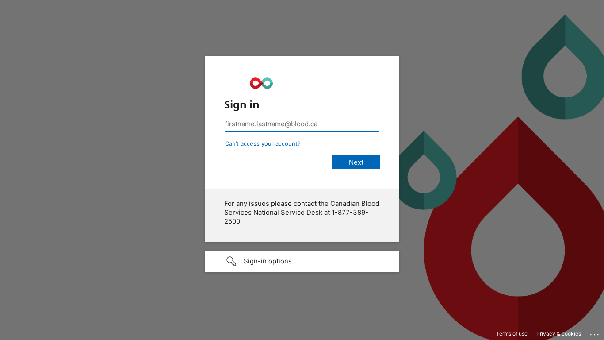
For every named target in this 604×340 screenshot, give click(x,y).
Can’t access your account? (263, 143)
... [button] (595, 332)
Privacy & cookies (558, 333)
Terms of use (512, 333)
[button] (302, 261)
